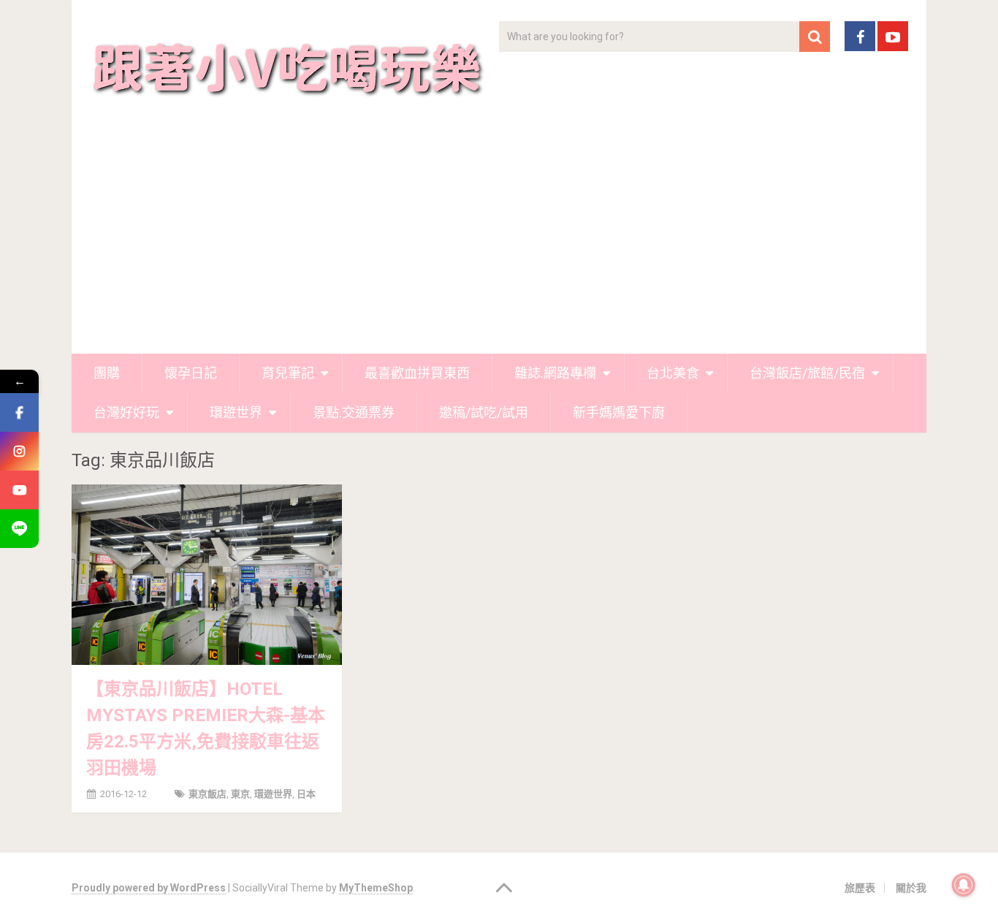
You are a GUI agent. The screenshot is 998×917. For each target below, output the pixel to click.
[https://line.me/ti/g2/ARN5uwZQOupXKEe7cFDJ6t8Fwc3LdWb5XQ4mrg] (19, 528)
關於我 (911, 888)
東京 (240, 793)
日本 (306, 793)
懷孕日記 (190, 373)
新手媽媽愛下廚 (619, 412)
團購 (107, 373)
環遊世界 (236, 412)
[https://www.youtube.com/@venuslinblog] (19, 490)
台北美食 (673, 373)
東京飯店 (207, 793)
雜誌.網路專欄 (555, 373)
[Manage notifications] (963, 885)
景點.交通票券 (354, 412)
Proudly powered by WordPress (149, 888)
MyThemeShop (376, 888)
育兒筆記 (288, 373)
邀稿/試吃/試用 (483, 412)
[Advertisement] (499, 244)
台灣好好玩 (126, 412)
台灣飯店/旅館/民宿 (807, 373)
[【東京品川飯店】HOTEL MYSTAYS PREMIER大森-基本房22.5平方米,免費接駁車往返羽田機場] (207, 574)
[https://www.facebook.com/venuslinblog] (19, 412)
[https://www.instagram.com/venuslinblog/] (19, 451)
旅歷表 (860, 888)
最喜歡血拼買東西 (417, 373)
